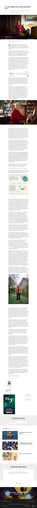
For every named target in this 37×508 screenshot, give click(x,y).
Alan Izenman (19, 159)
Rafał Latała (25, 153)
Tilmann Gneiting (15, 156)
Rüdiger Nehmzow (9, 42)
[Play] (10, 73)
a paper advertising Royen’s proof (23, 154)
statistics (6, 5)
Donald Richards (19, 54)
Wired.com (17, 375)
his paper (12, 80)
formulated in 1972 (18, 170)
